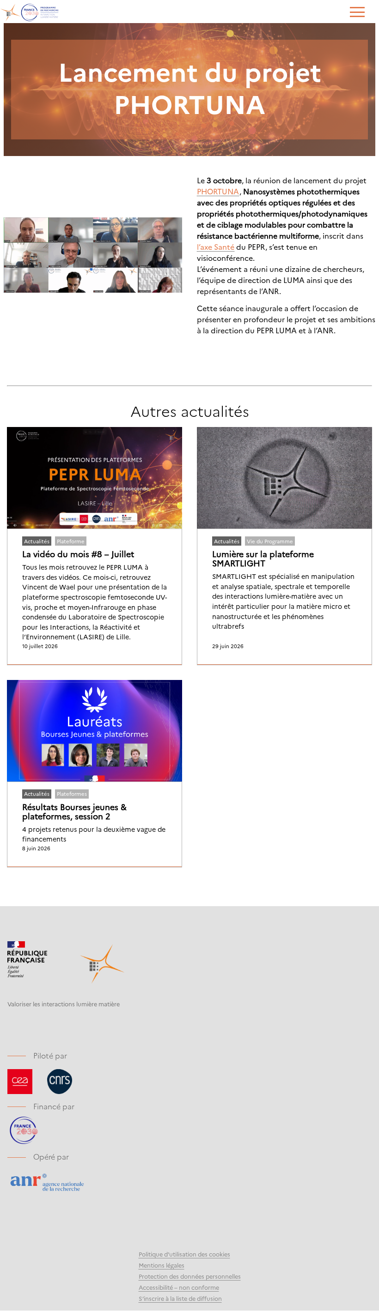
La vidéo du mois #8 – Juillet (78, 554)
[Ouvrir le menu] (356, 13)
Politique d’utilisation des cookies (184, 1254)
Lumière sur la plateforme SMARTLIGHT (263, 558)
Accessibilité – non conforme (179, 1287)
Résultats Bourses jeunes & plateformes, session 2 (74, 811)
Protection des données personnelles (190, 1276)
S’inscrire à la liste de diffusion (180, 1298)
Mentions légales (161, 1265)
